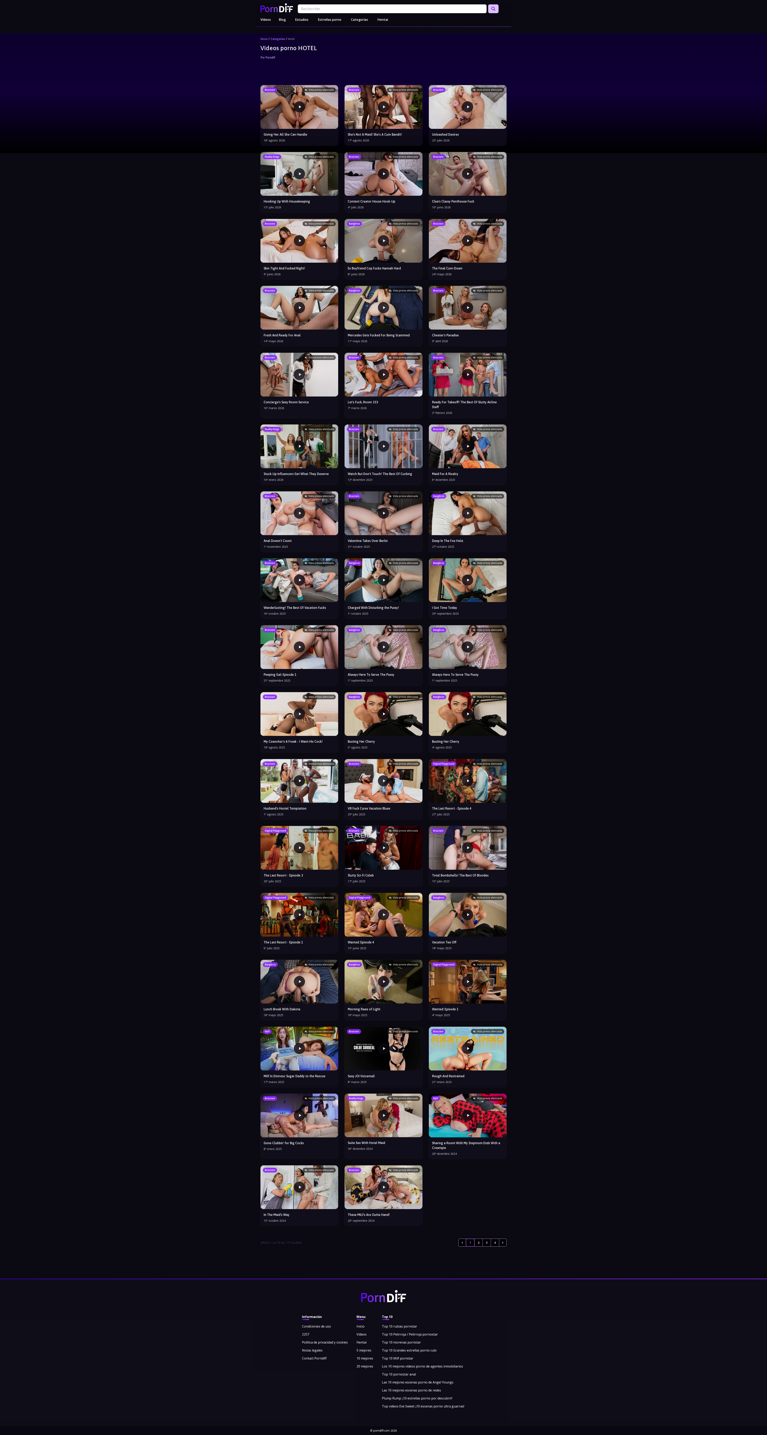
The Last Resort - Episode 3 (283, 875)
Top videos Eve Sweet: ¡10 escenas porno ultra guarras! (423, 1406)
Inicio (263, 39)
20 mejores (365, 1366)
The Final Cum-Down (447, 268)
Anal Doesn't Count (278, 541)
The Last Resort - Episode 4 (451, 808)
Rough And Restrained (448, 1076)
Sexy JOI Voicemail (361, 1076)
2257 (305, 1334)
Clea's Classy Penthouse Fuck (453, 201)
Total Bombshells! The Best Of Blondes (460, 875)
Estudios (301, 19)
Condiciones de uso (316, 1326)
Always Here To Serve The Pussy (371, 674)
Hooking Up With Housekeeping (287, 201)
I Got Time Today (444, 607)
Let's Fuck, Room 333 (363, 402)
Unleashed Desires (445, 134)
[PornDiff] (276, 7)
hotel (291, 39)
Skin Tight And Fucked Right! (284, 268)
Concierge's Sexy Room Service (286, 402)
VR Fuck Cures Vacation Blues (369, 808)
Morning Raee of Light (364, 1009)
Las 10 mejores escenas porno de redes (411, 1390)
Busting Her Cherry (361, 741)
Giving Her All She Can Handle (285, 134)
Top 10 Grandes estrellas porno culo (409, 1350)
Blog (282, 19)
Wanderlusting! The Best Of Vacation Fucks (295, 607)
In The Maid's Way (276, 1214)
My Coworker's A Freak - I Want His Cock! (293, 741)
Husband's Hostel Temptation (285, 808)
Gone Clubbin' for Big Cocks (284, 1143)
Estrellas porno (329, 19)
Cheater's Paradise (445, 335)
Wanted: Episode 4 (361, 942)
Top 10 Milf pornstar (397, 1358)
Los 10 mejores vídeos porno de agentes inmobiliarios (422, 1366)
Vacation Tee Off (444, 942)
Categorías (359, 19)
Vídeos (265, 19)
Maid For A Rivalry (445, 474)
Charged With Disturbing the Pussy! (373, 607)
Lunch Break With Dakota (282, 1009)
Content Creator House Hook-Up (371, 201)
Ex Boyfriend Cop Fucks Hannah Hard (374, 268)
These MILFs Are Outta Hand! (369, 1214)
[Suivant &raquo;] (503, 1243)
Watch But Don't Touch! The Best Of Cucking (380, 474)
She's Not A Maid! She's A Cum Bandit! (375, 134)
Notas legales (312, 1350)
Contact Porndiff (314, 1358)
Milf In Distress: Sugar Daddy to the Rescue (294, 1076)
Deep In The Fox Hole (447, 541)
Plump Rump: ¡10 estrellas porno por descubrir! (417, 1398)
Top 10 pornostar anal (399, 1374)
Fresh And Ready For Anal (282, 335)
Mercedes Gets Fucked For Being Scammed (379, 335)
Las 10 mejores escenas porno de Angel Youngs (417, 1382)
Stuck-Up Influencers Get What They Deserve (296, 474)
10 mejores (365, 1358)
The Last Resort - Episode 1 (283, 942)
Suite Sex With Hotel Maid (366, 1143)
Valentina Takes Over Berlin (368, 541)
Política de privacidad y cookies (325, 1342)
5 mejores (364, 1350)
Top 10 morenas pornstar (401, 1342)
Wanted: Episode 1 (445, 1009)
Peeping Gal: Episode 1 (280, 674)
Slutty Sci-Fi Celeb (361, 875)
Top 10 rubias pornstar (399, 1326)
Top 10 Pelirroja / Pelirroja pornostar (410, 1334)
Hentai (383, 19)
